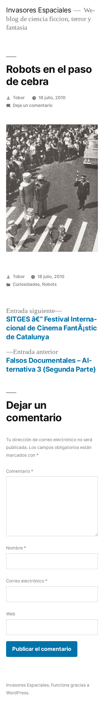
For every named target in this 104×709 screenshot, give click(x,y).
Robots (49, 284)
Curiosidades (26, 284)
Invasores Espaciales (38, 10)
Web (10, 613)
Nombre (16, 548)
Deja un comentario (32, 105)
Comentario (19, 471)
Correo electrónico (26, 581)
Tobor (19, 97)
